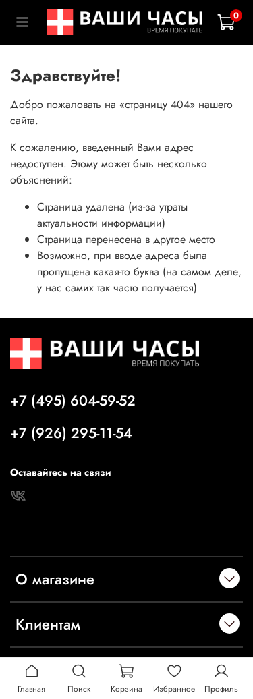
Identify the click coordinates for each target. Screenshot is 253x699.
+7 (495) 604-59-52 (73, 401)
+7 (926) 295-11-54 (71, 433)
